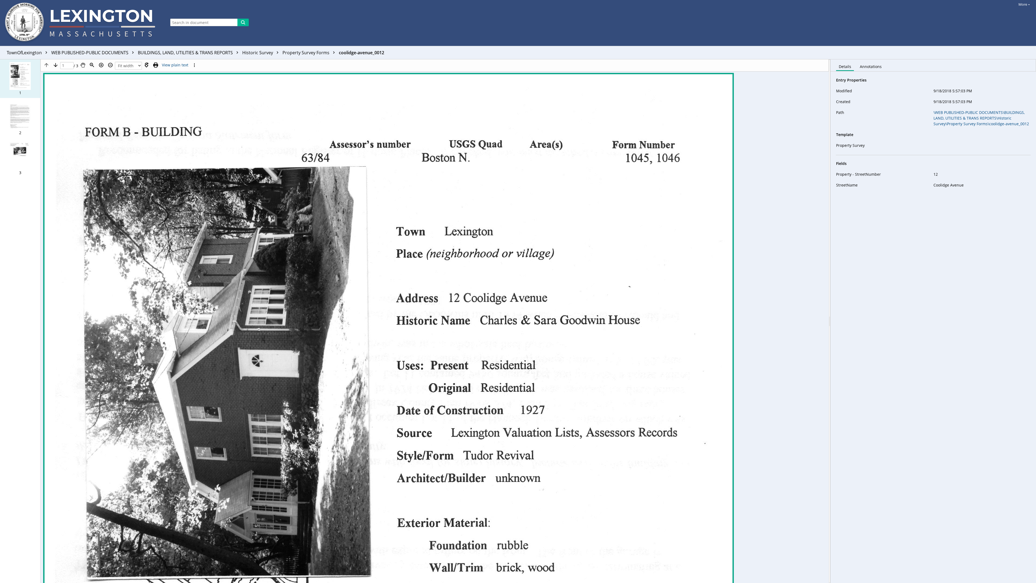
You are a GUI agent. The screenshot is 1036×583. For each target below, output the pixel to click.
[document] (933, 321)
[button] (20, 78)
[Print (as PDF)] (155, 65)
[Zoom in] (101, 65)
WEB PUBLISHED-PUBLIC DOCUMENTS (90, 53)
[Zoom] (92, 65)
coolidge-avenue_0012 (361, 53)
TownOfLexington (25, 53)
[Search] (243, 22)
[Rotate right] (146, 65)
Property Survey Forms (306, 53)
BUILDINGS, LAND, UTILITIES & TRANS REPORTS (186, 53)
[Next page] (55, 65)
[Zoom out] (110, 65)
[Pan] (82, 65)
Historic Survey (258, 53)
